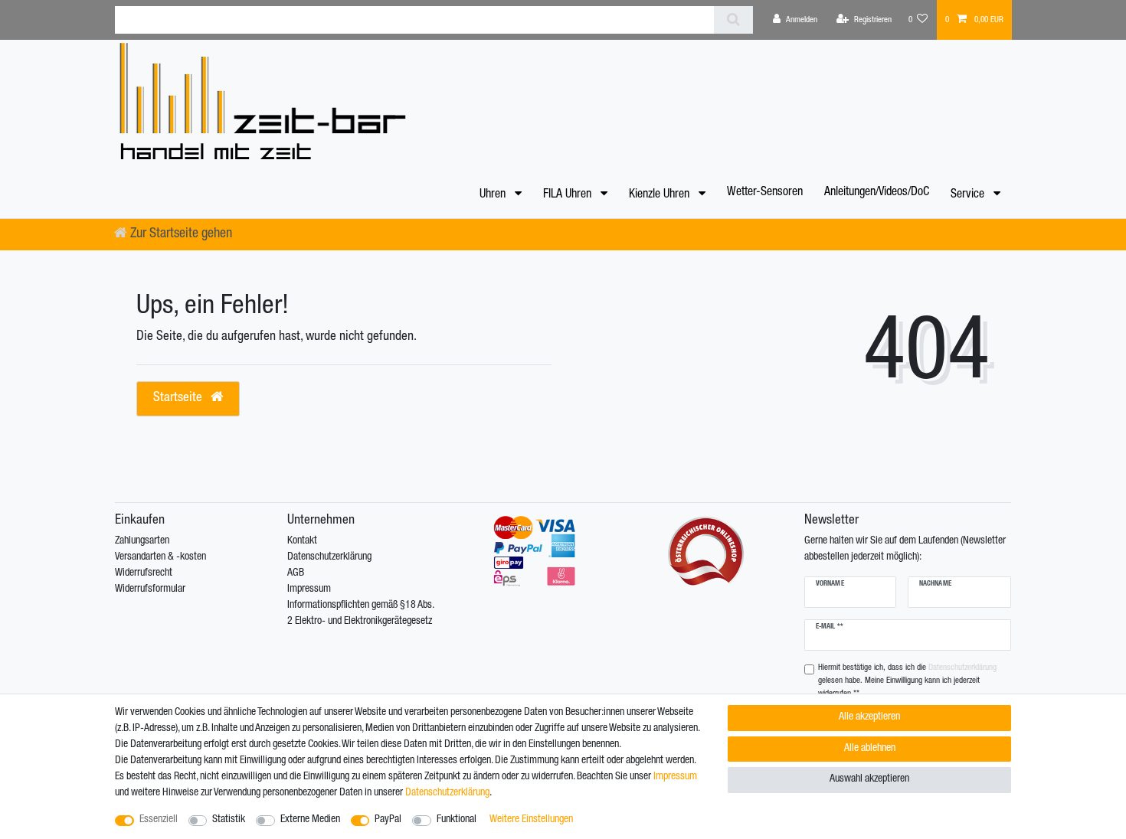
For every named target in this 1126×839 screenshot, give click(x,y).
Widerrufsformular (150, 589)
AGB (295, 573)
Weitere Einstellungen (531, 820)
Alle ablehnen (869, 748)
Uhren (494, 195)
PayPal (388, 820)
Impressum (309, 589)
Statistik (228, 820)
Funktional (456, 820)
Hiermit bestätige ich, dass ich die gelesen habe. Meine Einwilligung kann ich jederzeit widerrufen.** (907, 681)
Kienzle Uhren (660, 195)
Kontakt (302, 541)
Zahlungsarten (142, 541)
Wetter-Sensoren (765, 193)
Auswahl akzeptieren (869, 779)
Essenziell (158, 820)
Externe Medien (310, 820)
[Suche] (733, 20)
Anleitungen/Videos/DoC (876, 193)
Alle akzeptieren (869, 717)
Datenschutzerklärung (329, 557)
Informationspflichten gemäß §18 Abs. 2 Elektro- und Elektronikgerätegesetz (360, 613)
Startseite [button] (179, 398)
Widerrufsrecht (143, 573)
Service (969, 195)
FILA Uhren (568, 195)
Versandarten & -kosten (160, 557)
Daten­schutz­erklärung (447, 793)
